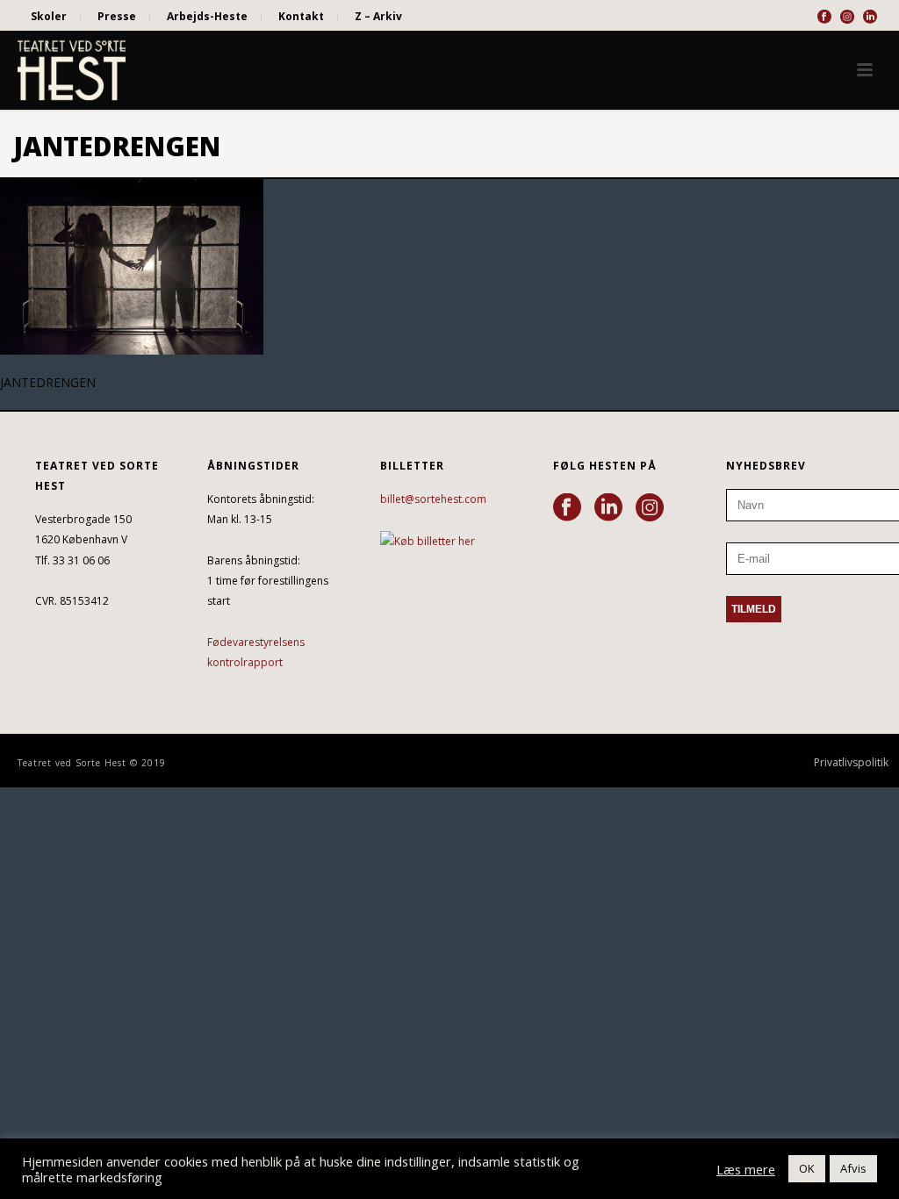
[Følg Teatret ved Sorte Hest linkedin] (608, 508)
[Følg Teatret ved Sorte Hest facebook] (567, 508)
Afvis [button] (853, 1168)
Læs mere (745, 1169)
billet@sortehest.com (433, 499)
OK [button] (807, 1168)
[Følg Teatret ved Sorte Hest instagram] (650, 508)
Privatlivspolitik (851, 763)
